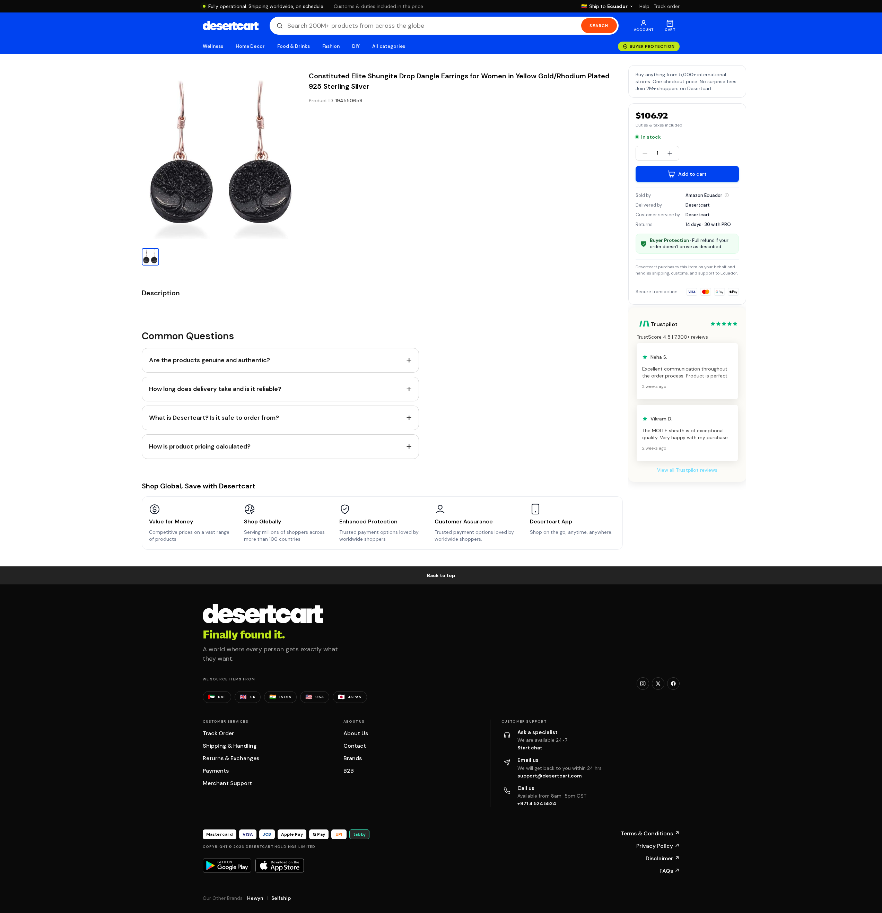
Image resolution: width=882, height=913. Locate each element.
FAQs (670, 871)
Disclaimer (663, 858)
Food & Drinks (293, 46)
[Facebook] (673, 683)
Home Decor (250, 46)
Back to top (441, 575)
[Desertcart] (231, 25)
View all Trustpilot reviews (687, 470)
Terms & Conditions (650, 833)
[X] (658, 683)
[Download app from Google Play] (227, 865)
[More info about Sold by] (727, 195)
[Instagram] (643, 683)
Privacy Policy (658, 846)
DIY (356, 46)
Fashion (331, 46)
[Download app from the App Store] (279, 865)
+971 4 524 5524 (536, 803)
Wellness (213, 46)
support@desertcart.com (549, 776)
